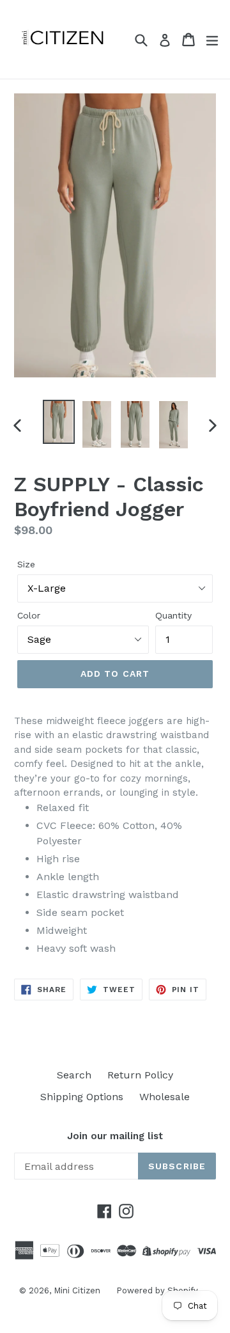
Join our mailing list (115, 1136)
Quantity (173, 615)
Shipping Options (81, 1097)
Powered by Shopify (157, 1290)
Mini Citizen (77, 1290)
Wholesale (164, 1097)
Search (74, 1075)
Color (28, 615)
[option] (59, 422)
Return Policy (140, 1075)
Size (26, 564)
